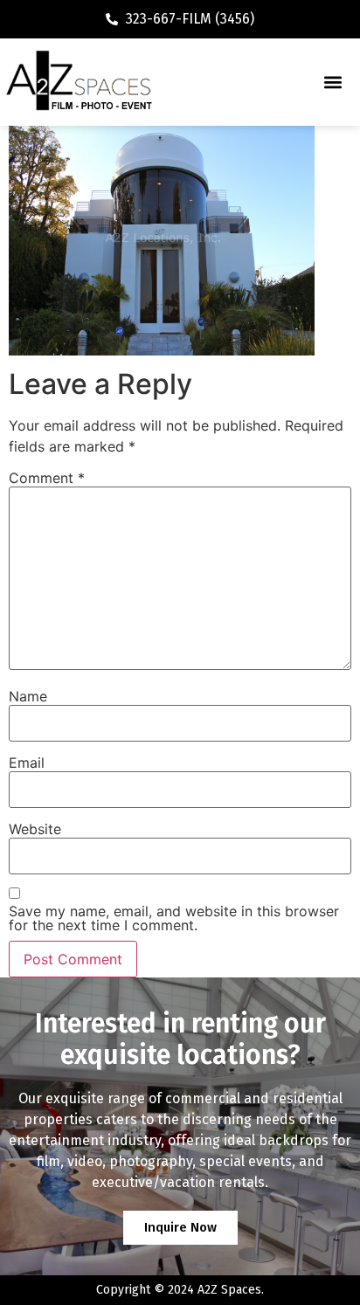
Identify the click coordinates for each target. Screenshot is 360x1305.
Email (27, 763)
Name (28, 696)
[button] (332, 82)
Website (35, 829)
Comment (47, 478)
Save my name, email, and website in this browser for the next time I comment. (174, 918)
